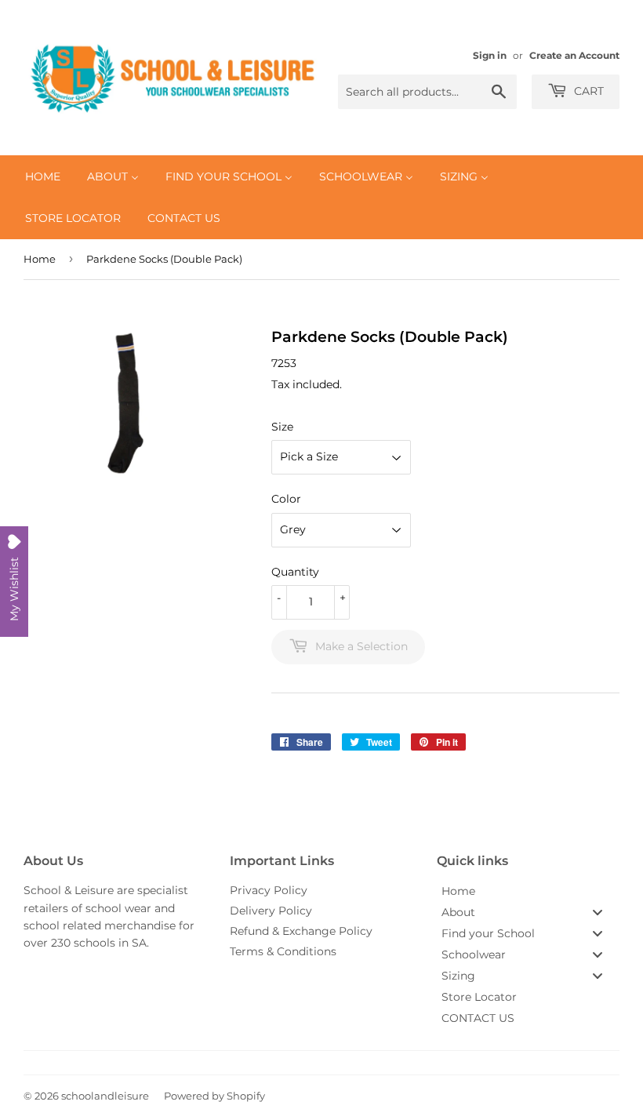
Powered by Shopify (214, 1095)
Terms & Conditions (283, 951)
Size (282, 427)
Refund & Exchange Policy (301, 931)
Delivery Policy (271, 911)
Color (286, 499)
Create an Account (574, 55)
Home (40, 259)
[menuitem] (43, 176)
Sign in (490, 55)
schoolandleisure (105, 1095)
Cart (587, 91)
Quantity (295, 572)
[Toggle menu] (597, 912)
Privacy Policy (268, 890)
